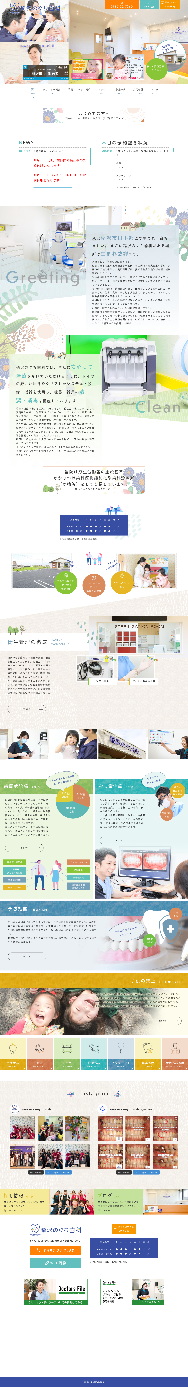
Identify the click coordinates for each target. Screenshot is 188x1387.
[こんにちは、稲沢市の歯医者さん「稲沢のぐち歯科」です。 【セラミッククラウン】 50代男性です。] (137, 1128)
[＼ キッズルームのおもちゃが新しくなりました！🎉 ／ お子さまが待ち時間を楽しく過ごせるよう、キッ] (50, 1128)
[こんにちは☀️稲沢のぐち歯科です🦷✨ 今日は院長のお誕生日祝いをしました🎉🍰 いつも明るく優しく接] (22, 1128)
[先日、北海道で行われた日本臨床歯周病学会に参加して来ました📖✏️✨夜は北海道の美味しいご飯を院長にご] (22, 1156)
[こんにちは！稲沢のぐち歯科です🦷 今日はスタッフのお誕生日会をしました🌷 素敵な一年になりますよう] (77, 1156)
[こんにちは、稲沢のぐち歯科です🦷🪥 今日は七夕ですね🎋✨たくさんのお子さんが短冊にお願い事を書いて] (77, 1128)
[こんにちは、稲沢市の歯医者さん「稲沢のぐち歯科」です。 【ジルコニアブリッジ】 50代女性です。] (165, 1156)
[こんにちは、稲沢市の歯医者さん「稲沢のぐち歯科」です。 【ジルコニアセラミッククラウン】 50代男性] (165, 1128)
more (26, 708)
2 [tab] (125, 210)
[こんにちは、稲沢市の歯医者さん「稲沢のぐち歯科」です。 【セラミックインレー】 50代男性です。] (137, 1156)
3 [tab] (125, 213)
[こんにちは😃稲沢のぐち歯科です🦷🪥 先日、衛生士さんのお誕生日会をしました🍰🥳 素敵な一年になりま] (50, 1156)
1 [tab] (125, 207)
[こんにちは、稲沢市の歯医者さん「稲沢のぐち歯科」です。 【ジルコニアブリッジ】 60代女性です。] (110, 1128)
